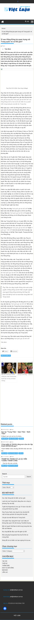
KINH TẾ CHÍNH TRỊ (5, 355)
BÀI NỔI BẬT (5, 438)
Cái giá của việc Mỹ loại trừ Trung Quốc (13, 517)
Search (4, 474)
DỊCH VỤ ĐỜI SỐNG (8, 568)
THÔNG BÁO (6, 565)
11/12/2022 (6, 456)
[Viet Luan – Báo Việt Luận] (2, 21)
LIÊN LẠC (5, 572)
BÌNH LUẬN (4, 453)
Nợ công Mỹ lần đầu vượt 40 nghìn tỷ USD (14, 531)
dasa (12, 429)
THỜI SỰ (21, 438)
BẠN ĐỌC (5, 570)
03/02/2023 (6, 429)
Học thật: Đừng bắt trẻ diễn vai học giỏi (13, 498)
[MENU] (32, 21)
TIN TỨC (4, 561)
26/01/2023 (6, 442)
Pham (3, 46)
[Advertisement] (17, 402)
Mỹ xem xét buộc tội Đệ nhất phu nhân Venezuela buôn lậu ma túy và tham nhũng (8, 377)
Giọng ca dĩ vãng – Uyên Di (25, 374)
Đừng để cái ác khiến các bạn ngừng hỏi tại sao (16, 540)
